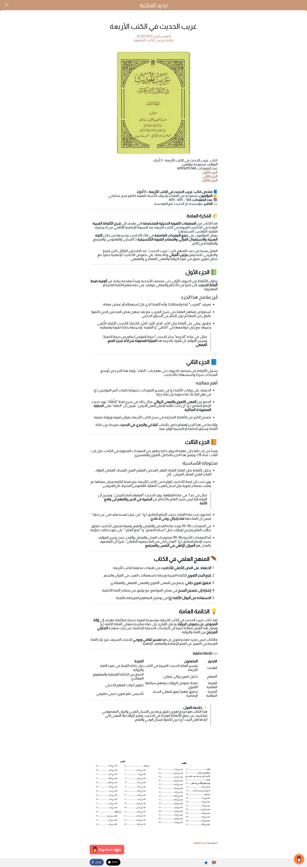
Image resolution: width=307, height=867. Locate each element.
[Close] (6, 5)
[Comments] (213, 862)
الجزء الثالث (209, 180)
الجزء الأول (209, 172)
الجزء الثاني (209, 176)
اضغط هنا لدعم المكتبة (205, 842)
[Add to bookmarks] (206, 862)
